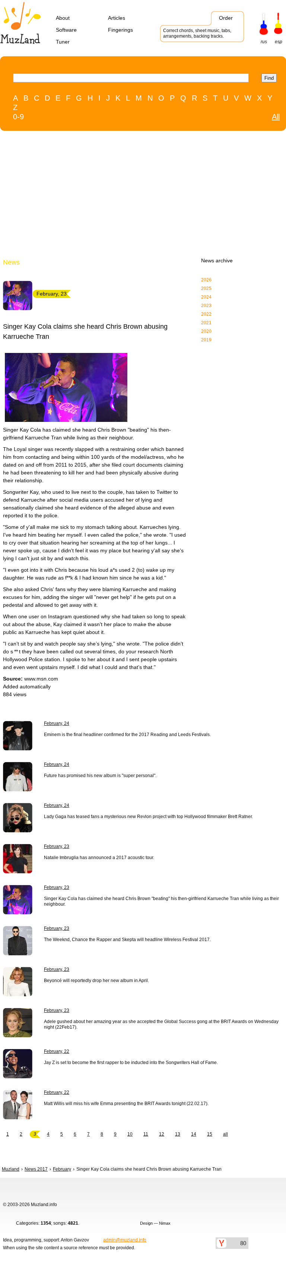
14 (193, 1134)
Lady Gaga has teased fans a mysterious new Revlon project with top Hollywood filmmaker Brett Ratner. (148, 816)
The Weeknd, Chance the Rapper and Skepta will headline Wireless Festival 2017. (127, 939)
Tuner (63, 42)
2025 (206, 288)
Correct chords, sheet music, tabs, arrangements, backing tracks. (197, 33)
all (225, 1134)
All (276, 117)
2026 (206, 280)
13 (177, 1134)
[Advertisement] (127, 196)
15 (209, 1134)
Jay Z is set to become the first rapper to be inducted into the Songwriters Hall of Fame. (131, 1062)
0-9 (18, 117)
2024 (206, 297)
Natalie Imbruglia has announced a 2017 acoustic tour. (99, 857)
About (63, 18)
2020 (206, 331)
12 (161, 1134)
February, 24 (56, 723)
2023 (206, 305)
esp (278, 41)
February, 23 (56, 846)
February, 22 (56, 1051)
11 (145, 1134)
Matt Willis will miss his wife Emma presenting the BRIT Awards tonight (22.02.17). (126, 1103)
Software (66, 30)
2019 (206, 340)
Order (226, 18)
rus (264, 41)
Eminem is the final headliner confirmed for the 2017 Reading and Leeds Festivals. (127, 734)
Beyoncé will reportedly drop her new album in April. (96, 980)
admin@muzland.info (124, 1240)
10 (130, 1134)
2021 (206, 322)
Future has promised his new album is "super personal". (100, 775)
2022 (206, 314)
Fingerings (120, 30)
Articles (116, 18)
